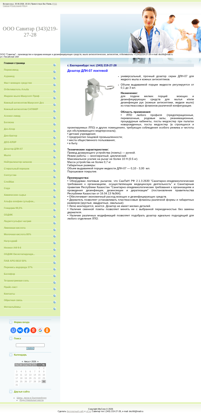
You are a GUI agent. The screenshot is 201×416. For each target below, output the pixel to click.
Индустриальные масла (32, 400)
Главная (6, 6)
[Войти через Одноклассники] (47, 330)
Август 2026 (30, 361)
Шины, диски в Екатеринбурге (32, 398)
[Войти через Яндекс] (33, 330)
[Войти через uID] (13, 330)
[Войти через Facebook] (27, 330)
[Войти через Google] (40, 330)
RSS (55, 4)
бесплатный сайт (75, 411)
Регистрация (16, 6)
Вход (25, 6)
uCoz (88, 411)
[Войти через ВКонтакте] (20, 330)
